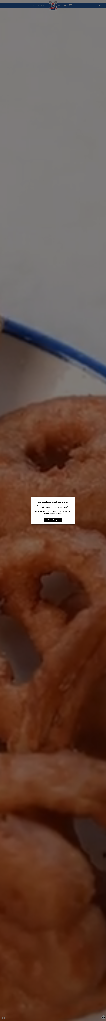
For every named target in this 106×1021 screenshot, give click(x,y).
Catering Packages (53, 520)
